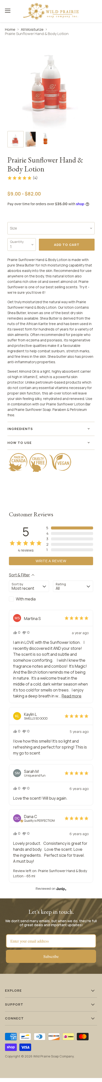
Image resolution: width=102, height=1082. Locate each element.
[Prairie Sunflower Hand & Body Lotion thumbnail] (16, 139)
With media (26, 599)
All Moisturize (32, 29)
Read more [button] (71, 696)
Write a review (51, 561)
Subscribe (51, 956)
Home (10, 29)
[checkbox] (29, 599)
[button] (22, 177)
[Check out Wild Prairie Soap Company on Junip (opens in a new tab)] (60, 888)
